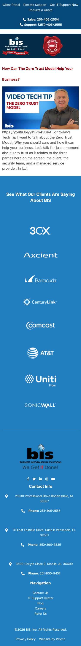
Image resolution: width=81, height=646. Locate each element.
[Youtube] (53, 479)
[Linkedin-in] (40, 479)
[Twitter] (34, 479)
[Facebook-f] (28, 479)
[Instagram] (46, 479)
